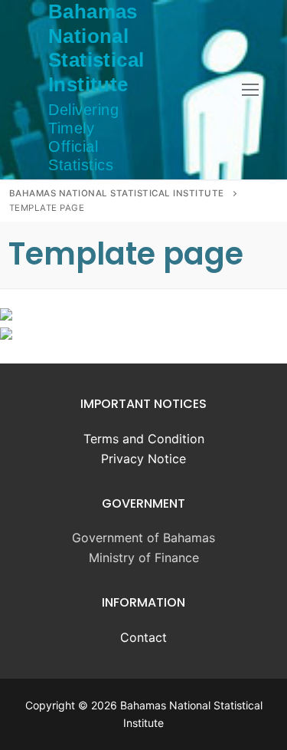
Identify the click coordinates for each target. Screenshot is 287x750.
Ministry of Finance (144, 557)
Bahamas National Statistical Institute (96, 48)
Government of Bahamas (143, 537)
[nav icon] (250, 90)
